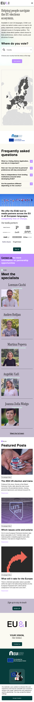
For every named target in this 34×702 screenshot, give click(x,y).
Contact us (7, 257)
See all (17, 249)
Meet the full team (17, 433)
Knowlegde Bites (6, 477)
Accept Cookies (17, 698)
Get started (17, 61)
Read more (4, 493)
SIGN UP (17, 608)
